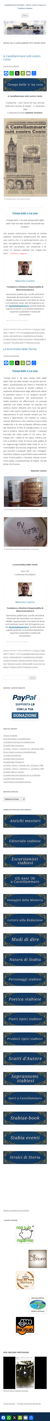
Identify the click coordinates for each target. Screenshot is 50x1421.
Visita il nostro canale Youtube (15, 1390)
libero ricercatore (26, 339)
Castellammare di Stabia (33, 336)
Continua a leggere (19, 253)
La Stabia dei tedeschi (12, 755)
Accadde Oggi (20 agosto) (13, 778)
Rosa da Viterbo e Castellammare (17, 739)
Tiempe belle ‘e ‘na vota (25, 213)
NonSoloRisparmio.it (19, 306)
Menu (25, 15)
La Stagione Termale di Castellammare (19, 742)
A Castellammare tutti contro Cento (22, 57)
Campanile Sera (15, 336)
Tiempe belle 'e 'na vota (32, 663)
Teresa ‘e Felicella (10, 735)
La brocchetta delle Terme (20, 349)
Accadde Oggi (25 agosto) (13, 758)
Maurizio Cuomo (33, 342)
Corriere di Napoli (10, 339)
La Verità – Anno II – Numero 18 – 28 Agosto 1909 (23, 748)
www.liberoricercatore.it (17, 320)
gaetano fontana (25, 660)
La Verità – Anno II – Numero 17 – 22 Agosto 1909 (23, 768)
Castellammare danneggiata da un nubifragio (21, 775)
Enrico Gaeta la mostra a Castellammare (19, 752)
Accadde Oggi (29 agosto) (13, 745)
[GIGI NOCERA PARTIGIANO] (25, 1373)
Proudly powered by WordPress (29, 1404)
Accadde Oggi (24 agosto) (13, 762)
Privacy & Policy (9, 1404)
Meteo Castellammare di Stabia (16, 1210)
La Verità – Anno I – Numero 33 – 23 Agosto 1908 (23, 765)
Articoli (37, 329)
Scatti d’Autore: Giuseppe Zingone (17, 782)
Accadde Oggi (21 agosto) (13, 772)
